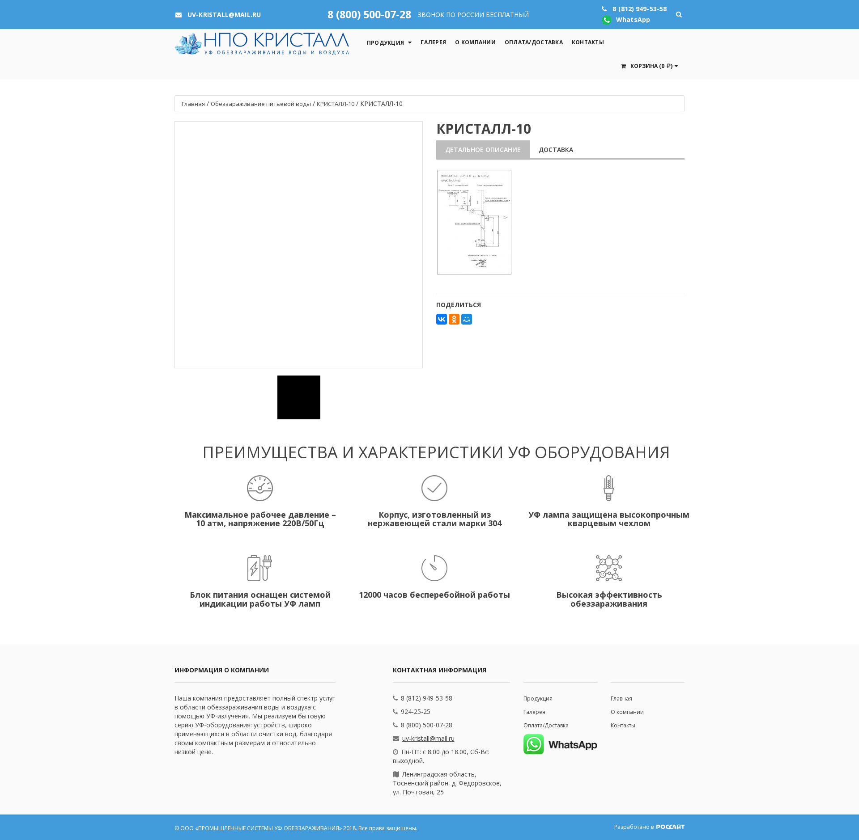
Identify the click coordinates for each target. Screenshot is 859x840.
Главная (621, 698)
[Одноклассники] (454, 319)
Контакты (588, 42)
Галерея (433, 42)
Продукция (385, 42)
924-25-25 (415, 711)
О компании (475, 42)
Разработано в (634, 827)
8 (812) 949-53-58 (426, 698)
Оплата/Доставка (534, 42)
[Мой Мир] (466, 319)
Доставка (556, 149)
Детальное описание (483, 149)
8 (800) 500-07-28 (369, 14)
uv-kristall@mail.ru (428, 738)
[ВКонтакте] (441, 319)
